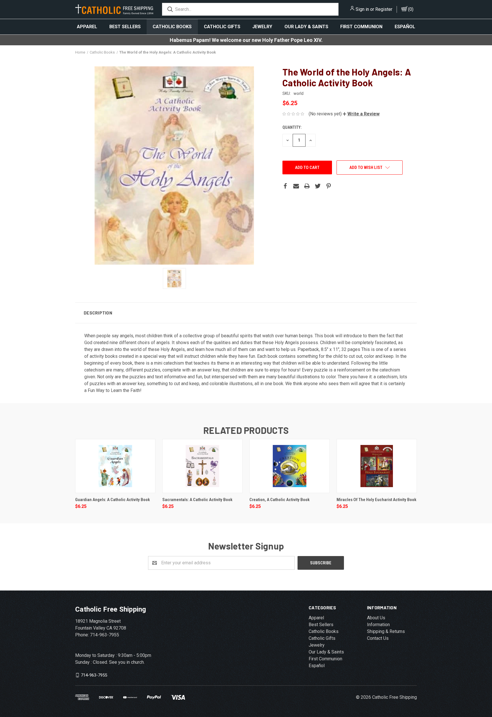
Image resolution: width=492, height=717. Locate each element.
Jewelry (262, 26)
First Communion (361, 26)
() (410, 9)
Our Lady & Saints (306, 26)
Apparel (87, 26)
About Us (376, 617)
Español (405, 26)
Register (383, 9)
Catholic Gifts (222, 26)
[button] (361, 114)
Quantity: (292, 127)
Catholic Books (172, 26)
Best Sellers (125, 26)
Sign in (362, 9)
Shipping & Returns (386, 631)
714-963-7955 (94, 674)
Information (378, 624)
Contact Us (378, 638)
